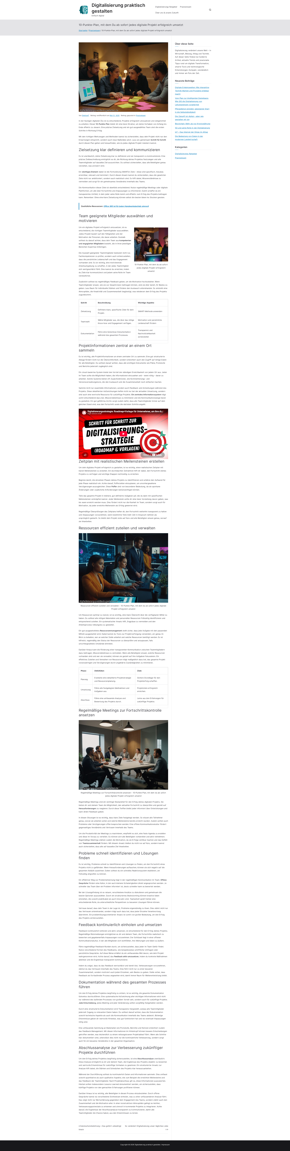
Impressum (165, 1145)
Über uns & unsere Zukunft (167, 13)
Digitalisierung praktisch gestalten (148, 1145)
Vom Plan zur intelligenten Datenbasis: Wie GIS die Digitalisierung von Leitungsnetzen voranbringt (192, 101)
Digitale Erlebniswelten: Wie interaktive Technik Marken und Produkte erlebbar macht (192, 90)
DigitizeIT (85, 115)
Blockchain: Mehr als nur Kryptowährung (192, 124)
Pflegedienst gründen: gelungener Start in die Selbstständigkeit (192, 110)
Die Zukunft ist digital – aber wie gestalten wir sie (189, 118)
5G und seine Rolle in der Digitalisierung (192, 128)
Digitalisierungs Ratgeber (166, 7)
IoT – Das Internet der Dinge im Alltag (191, 132)
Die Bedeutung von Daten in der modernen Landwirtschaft (189, 138)
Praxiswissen (185, 7)
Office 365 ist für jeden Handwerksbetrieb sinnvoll (126, 206)
